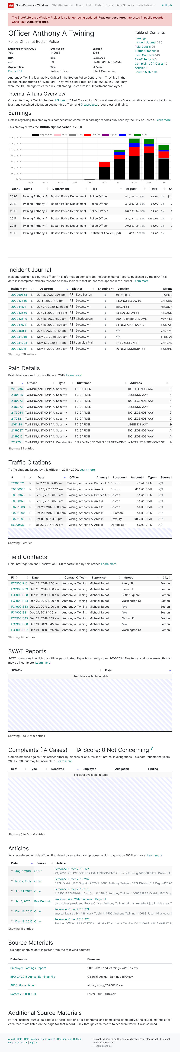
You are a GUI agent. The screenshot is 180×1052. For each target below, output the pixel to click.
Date (41, 477)
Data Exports (104, 5)
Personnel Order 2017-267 (71, 879)
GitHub (167, 5)
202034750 (19, 336)
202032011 (18, 348)
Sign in (33, 1042)
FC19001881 (19, 612)
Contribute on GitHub (69, 1039)
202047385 (19, 300)
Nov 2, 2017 (23, 881)
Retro (153, 188)
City (165, 577)
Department (60, 188)
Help (89, 5)
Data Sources (125, 5)
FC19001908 (19, 595)
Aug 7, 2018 (23, 871)
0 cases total (89, 104)
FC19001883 (19, 606)
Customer (84, 383)
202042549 (19, 318)
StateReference (62, 5)
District (77, 288)
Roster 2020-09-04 (23, 994)
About (79, 5)
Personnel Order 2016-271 (71, 909)
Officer (32, 383)
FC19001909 (19, 589)
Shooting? (105, 288)
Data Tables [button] (145, 5)
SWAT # (16, 670)
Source (166, 477)
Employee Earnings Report (28, 968)
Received (57, 769)
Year (14, 188)
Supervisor (99, 577)
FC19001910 (19, 583)
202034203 (19, 342)
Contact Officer (75, 577)
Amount (136, 477)
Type (61, 383)
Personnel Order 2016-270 (71, 919)
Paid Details (145, 46)
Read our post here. (112, 17)
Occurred (46, 288)
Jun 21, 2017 (23, 891)
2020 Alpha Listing (23, 985)
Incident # (18, 288)
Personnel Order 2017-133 (71, 889)
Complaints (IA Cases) (151, 63)
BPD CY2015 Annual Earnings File (32, 976)
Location (119, 477)
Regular (131, 188)
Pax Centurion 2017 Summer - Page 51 (80, 899)
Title (94, 188)
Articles (141, 68)
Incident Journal (148, 42)
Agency (102, 477)
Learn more (163, 120)
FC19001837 (19, 630)
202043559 (19, 312)
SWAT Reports (146, 59)
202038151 (18, 330)
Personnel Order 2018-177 (71, 869)
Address (136, 383)
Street (128, 577)
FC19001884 (19, 601)
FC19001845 (19, 618)
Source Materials (146, 72)
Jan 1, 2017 (22, 901)
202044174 (18, 306)
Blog (10, 1042)
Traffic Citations (147, 51)
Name (28, 188)
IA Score (59, 100)
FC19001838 (19, 624)
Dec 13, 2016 (24, 911)
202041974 (18, 324)
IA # (14, 769)
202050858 (19, 294)
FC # (14, 577)
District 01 (15, 71)
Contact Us (21, 1042)
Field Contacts (147, 55)
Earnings (140, 38)
